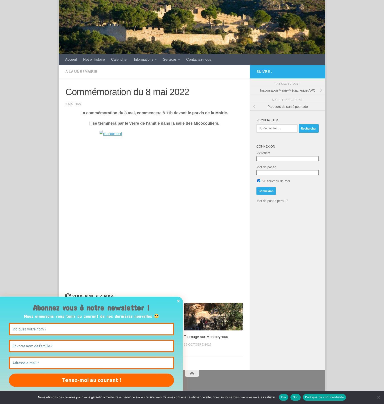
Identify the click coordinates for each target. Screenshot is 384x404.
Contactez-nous (198, 59)
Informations (143, 59)
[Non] (378, 397)
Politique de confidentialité (324, 397)
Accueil (71, 59)
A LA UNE (73, 72)
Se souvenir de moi (275, 181)
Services (170, 59)
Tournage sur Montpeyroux (206, 337)
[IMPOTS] (309, 72)
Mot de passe (266, 167)
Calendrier (119, 59)
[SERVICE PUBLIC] (316, 71)
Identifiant (263, 153)
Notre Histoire (94, 59)
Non (296, 397)
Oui (283, 397)
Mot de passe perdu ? (272, 201)
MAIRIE (91, 72)
